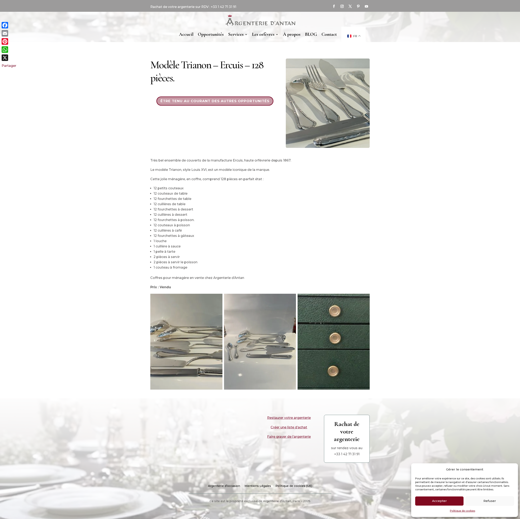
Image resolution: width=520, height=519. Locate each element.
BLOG (311, 34)
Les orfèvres (263, 34)
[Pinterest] (9, 41)
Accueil (186, 34)
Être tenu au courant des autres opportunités (214, 101)
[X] (9, 58)
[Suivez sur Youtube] (366, 6)
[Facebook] (9, 25)
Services (236, 34)
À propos (291, 34)
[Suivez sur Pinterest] (358, 6)
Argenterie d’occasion (224, 486)
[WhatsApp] (9, 50)
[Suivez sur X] (350, 6)
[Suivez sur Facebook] (334, 6)
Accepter (439, 501)
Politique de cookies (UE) (293, 486)
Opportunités (211, 34)
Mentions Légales (258, 486)
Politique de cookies (462, 510)
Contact (329, 34)
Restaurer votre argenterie (289, 418)
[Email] (9, 33)
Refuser (489, 501)
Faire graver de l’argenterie (289, 437)
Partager (9, 66)
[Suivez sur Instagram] (342, 6)
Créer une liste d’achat (289, 427)
